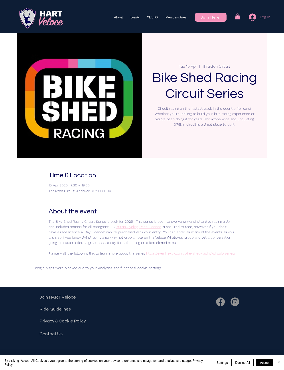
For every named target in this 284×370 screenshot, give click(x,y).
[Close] (278, 362)
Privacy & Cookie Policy (62, 321)
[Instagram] (235, 301)
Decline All (242, 362)
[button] (135, 17)
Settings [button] (222, 362)
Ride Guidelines (55, 309)
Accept (265, 362)
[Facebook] (220, 301)
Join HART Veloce (57, 297)
